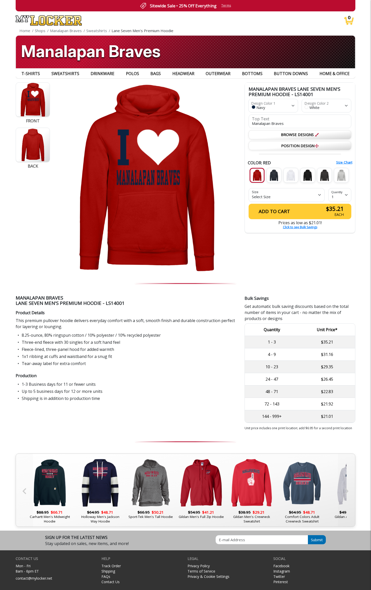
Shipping (108, 571)
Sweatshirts (65, 73)
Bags (155, 73)
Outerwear (218, 73)
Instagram (281, 571)
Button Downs (291, 73)
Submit (317, 539)
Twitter (279, 576)
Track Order (111, 565)
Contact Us (110, 581)
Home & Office (335, 73)
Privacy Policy (199, 565)
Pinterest (280, 581)
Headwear (183, 73)
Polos (132, 73)
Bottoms (252, 73)
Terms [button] (226, 5)
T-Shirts (30, 73)
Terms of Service (201, 571)
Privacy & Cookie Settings (208, 576)
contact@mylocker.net (34, 578)
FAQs (105, 576)
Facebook (281, 565)
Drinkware (102, 73)
